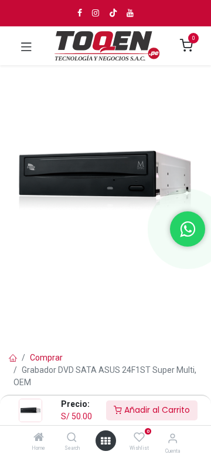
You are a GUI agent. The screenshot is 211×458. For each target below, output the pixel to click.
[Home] (38, 438)
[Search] (71, 438)
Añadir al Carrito (156, 410)
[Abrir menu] (105, 441)
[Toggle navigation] (26, 46)
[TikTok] (113, 12)
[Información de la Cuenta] (172, 438)
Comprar (46, 357)
